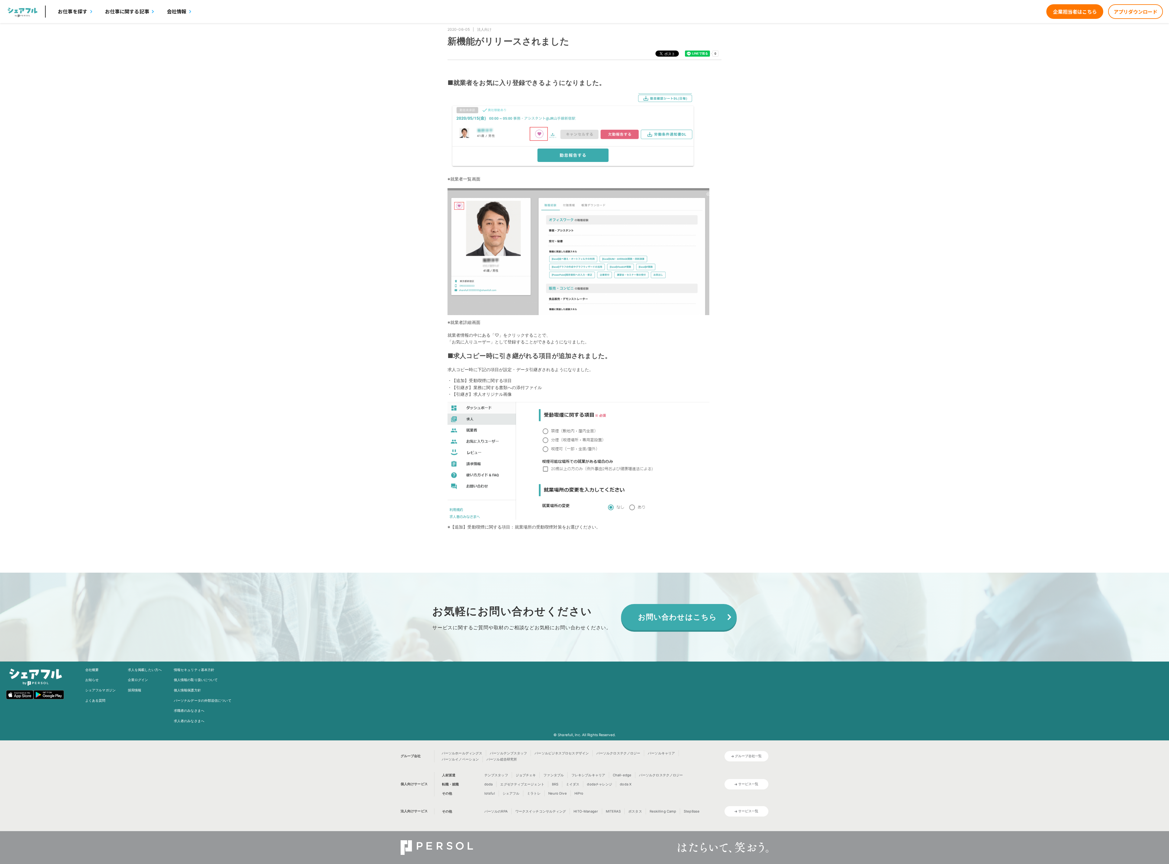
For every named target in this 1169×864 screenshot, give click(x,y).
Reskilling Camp (663, 811)
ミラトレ (533, 793)
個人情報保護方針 (187, 690)
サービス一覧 (748, 784)
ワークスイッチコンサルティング (540, 811)
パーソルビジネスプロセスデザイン (562, 753)
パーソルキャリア (661, 753)
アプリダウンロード (1135, 11)
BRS (555, 784)
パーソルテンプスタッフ (508, 753)
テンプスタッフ (496, 775)
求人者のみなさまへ (189, 721)
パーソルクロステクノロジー (618, 753)
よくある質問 (95, 700)
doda (488, 784)
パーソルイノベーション (460, 759)
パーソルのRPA (496, 811)
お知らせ (92, 680)
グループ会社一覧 (748, 756)
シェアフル (511, 793)
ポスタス (635, 811)
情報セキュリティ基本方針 (194, 670)
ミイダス (572, 784)
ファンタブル (553, 775)
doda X (625, 784)
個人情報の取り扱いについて (196, 680)
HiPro (579, 793)
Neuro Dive (557, 793)
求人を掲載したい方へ (145, 670)
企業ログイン (138, 680)
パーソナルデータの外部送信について (202, 700)
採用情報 (134, 690)
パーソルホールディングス (462, 753)
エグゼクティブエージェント (522, 784)
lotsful (489, 793)
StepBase (692, 811)
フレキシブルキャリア (588, 775)
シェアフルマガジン (100, 690)
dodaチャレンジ (599, 784)
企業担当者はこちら (1075, 11)
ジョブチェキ (526, 775)
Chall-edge (622, 775)
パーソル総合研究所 (501, 759)
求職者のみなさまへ (189, 710)
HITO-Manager (586, 811)
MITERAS (613, 811)
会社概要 (92, 670)
